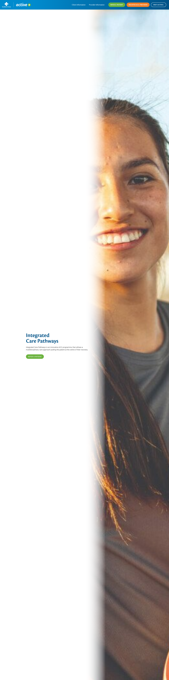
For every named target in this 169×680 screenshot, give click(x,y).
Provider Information (96, 5)
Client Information (78, 5)
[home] (16, 4)
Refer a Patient (116, 5)
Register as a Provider (138, 5)
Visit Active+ (158, 5)
